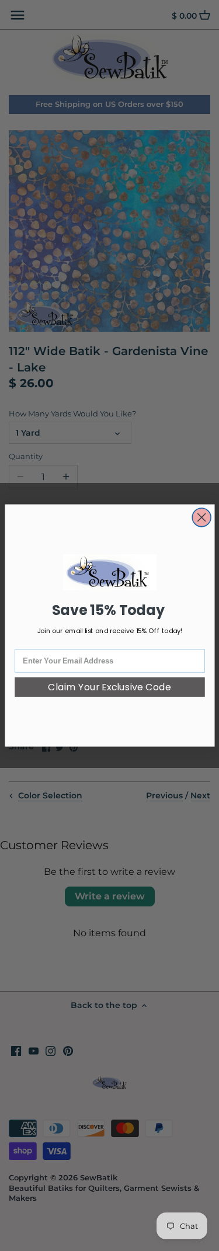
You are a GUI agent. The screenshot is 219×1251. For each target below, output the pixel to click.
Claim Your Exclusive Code (109, 686)
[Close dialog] (201, 517)
